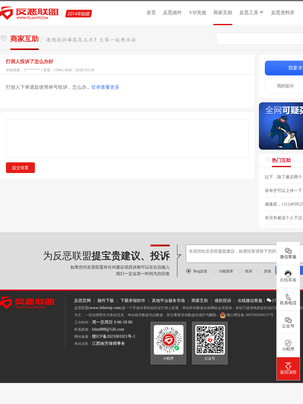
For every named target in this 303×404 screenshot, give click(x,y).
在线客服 (288, 280)
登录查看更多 (105, 87)
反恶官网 (82, 300)
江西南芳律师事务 (108, 343)
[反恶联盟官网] (27, 302)
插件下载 (105, 300)
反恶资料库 (283, 12)
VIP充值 (197, 12)
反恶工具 (248, 12)
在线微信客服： (252, 300)
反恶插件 (172, 12)
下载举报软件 (132, 300)
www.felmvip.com (105, 308)
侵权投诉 (223, 300)
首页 (151, 12)
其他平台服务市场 (168, 300)
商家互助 (222, 12)
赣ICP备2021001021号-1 (113, 336)
